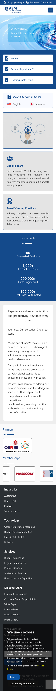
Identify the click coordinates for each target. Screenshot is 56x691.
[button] (50, 10)
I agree (13, 677)
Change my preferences (23, 683)
